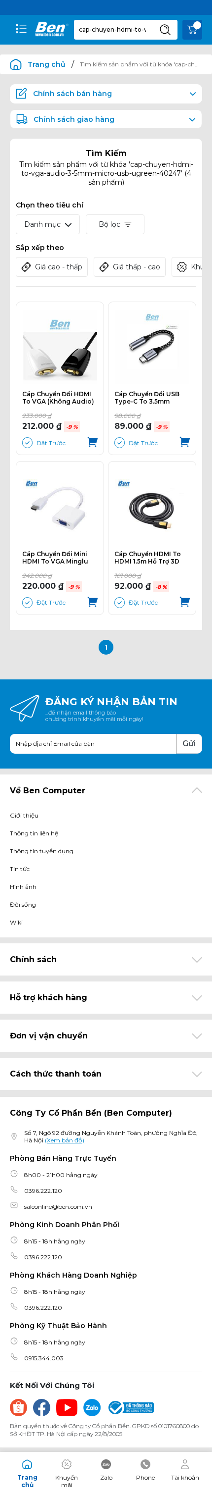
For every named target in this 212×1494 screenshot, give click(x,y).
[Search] (165, 30)
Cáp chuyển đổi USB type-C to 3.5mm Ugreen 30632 (146, 397)
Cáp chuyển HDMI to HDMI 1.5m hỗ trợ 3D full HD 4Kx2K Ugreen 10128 (149, 557)
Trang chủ (47, 64)
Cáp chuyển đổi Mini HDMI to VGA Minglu (55, 557)
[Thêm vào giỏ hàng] (92, 442)
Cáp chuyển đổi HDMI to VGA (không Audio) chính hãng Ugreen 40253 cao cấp (58, 397)
